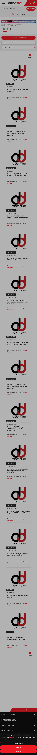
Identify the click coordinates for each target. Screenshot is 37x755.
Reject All (18, 747)
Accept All (18, 751)
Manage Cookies (18, 743)
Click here (12, 737)
